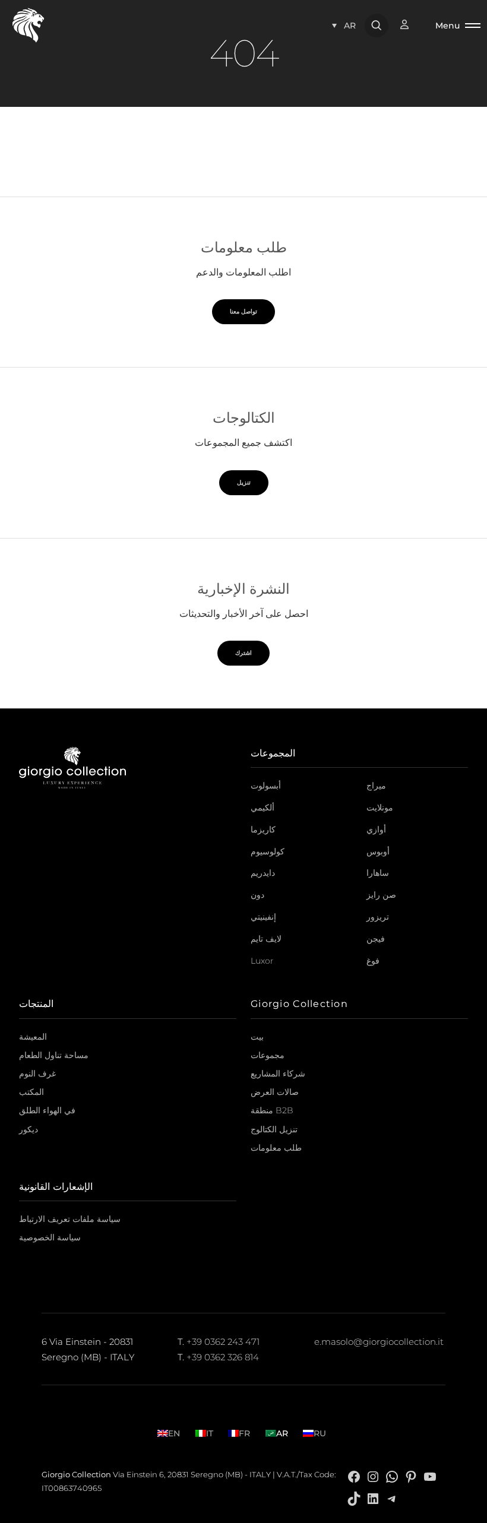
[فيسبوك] (354, 1475)
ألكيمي (262, 807)
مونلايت (379, 807)
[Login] (410, 24)
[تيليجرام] (392, 1497)
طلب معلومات (276, 1147)
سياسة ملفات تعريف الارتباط (70, 1219)
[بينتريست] (411, 1475)
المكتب (31, 1092)
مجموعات (267, 1055)
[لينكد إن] (373, 1497)
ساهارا (377, 872)
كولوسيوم (267, 851)
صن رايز (381, 894)
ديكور (28, 1129)
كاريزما (263, 829)
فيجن (375, 938)
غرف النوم (37, 1073)
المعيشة (33, 1036)
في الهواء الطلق (47, 1110)
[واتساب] (392, 1475)
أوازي (376, 829)
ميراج (376, 785)
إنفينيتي (263, 916)
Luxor (262, 960)
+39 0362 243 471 (223, 1342)
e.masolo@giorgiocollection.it (379, 1342)
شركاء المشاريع (278, 1073)
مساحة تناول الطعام (53, 1055)
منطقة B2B (272, 1110)
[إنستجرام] (373, 1475)
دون (257, 894)
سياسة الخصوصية (50, 1237)
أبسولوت (266, 785)
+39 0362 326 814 (222, 1357)
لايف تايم (266, 938)
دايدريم (263, 872)
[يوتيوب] (430, 1475)
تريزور (377, 916)
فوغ (373, 960)
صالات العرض (275, 1092)
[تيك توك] (354, 1497)
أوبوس (378, 851)
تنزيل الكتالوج (274, 1129)
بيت (257, 1036)
